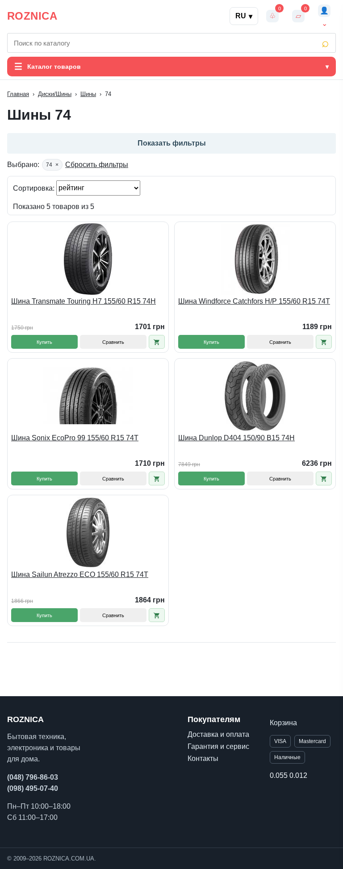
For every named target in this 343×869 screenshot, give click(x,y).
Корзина (283, 723)
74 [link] (52, 165)
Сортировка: (34, 188)
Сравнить (113, 342)
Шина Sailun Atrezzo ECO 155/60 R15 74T (79, 574)
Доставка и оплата (218, 734)
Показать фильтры (172, 143)
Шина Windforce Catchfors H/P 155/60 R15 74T (254, 301)
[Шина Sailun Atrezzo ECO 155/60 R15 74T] (88, 532)
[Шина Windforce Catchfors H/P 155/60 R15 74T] (255, 259)
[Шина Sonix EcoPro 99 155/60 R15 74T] (88, 395)
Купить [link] (44, 342)
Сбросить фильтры (96, 164)
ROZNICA (32, 16)
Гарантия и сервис (218, 746)
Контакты (203, 758)
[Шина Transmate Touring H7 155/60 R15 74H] (88, 259)
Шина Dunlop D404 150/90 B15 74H (236, 438)
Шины (88, 94)
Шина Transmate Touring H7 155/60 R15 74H (83, 301)
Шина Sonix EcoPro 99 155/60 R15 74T (74, 438)
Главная (18, 94)
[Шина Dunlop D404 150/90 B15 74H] (255, 395)
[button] (157, 342)
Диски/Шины (54, 94)
